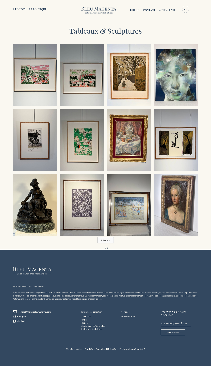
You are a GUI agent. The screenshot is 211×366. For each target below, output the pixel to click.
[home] (98, 9)
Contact (149, 10)
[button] (37, 9)
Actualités (167, 10)
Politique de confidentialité (132, 349)
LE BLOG (134, 10)
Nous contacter (128, 316)
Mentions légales (74, 349)
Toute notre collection (91, 311)
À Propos (19, 9)
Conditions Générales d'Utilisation (100, 349)
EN (185, 9)
